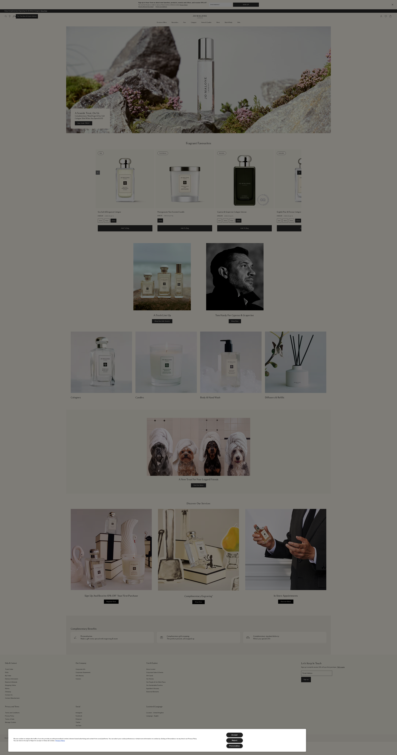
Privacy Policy (60, 741)
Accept (234, 735)
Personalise (234, 746)
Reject (234, 740)
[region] (157, 740)
